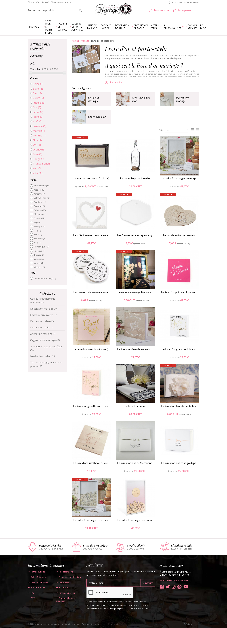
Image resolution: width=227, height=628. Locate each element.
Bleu (37, 93)
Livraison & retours (62, 2)
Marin (38, 234)
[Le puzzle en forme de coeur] (179, 212)
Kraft (37, 121)
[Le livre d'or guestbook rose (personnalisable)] (91, 326)
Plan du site (113, 624)
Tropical (39, 254)
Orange (39, 149)
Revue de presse (67, 592)
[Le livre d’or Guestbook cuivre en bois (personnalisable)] (91, 440)
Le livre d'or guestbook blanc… (179, 349)
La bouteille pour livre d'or (135, 178)
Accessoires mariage (45, 278)
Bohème (40, 210)
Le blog (203, 27)
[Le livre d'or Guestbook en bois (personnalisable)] (135, 326)
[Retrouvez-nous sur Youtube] (185, 587)
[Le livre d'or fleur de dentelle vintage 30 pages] (179, 383)
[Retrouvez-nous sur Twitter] (168, 587)
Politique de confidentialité (94, 624)
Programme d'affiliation (70, 577)
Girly (37, 230)
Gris (37, 107)
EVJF (37, 222)
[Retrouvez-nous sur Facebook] (162, 587)
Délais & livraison (39, 577)
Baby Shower (42, 197)
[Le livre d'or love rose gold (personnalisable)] (179, 440)
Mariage (85, 40)
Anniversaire (41, 185)
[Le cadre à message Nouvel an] (135, 269)
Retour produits (38, 587)
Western (39, 267)
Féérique (39, 226)
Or (37, 144)
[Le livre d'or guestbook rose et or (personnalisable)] (91, 383)
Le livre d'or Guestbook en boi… (135, 349)
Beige (38, 84)
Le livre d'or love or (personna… (135, 463)
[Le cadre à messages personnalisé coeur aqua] (135, 497)
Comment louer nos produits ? (66, 599)
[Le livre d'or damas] (135, 383)
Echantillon (64, 587)
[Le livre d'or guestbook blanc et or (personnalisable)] (179, 326)
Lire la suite (115, 82)
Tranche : (35, 69)
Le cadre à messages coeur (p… (179, 178)
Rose (37, 154)
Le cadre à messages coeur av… (91, 520)
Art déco (39, 189)
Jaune (38, 116)
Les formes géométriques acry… (135, 235)
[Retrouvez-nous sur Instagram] (174, 587)
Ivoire (38, 112)
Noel (37, 242)
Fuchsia (39, 102)
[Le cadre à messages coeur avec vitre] (91, 497)
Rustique (39, 250)
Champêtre (41, 214)
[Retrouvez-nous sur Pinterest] (179, 587)
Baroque (39, 206)
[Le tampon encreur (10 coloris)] (91, 155)
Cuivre (38, 98)
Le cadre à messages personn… (135, 520)
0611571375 (176, 2)
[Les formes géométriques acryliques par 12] (135, 212)
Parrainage (64, 582)
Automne (39, 193)
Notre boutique (38, 571)
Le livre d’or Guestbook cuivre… (91, 463)
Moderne (39, 238)
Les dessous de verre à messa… (91, 292)
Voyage (38, 263)
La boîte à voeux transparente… (91, 235)
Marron (39, 130)
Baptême (40, 202)
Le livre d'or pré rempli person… (179, 292)
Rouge (38, 159)
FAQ (32, 592)
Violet (38, 173)
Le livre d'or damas (135, 406)
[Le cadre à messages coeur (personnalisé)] (179, 155)
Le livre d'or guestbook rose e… (91, 406)
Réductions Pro (66, 571)
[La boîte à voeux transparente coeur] (91, 212)
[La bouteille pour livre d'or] (135, 155)
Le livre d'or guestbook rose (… (91, 349)
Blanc (38, 88)
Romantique (41, 246)
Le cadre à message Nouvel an (135, 292)
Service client (193, 2)
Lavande (39, 126)
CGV (33, 598)
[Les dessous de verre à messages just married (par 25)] (91, 269)
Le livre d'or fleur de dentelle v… (179, 406)
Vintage (39, 258)
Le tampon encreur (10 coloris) (91, 178)
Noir (37, 140)
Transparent (42, 163)
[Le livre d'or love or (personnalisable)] (135, 440)
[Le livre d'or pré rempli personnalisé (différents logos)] (179, 269)
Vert (37, 168)
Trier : (162, 130)
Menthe (39, 135)
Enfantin (39, 218)
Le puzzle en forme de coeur (179, 235)
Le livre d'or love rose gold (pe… (179, 463)
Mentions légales (72, 624)
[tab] (47, 47)
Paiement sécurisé (39, 582)
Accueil (75, 40)
